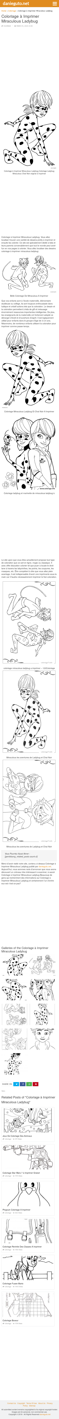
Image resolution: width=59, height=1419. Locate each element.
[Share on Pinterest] (35, 1084)
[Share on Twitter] (16, 1084)
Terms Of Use (31, 1403)
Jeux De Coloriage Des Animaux (17, 1135)
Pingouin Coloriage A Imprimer (16, 1209)
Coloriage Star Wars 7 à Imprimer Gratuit (21, 1172)
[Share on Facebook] (22, 1084)
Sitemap (32, 1405)
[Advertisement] (29, 59)
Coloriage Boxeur (10, 1320)
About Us (41, 1403)
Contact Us (11, 1403)
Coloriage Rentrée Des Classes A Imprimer (22, 1246)
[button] (54, 3)
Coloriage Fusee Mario (13, 1283)
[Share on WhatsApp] (29, 1084)
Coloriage (7, 26)
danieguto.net (16, 3)
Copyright (21, 1403)
